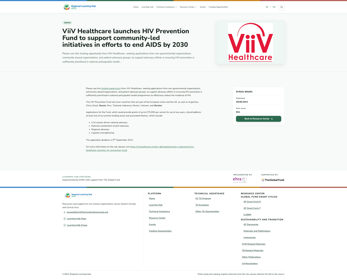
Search (282, 7)
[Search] (282, 7)
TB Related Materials (252, 250)
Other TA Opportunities (207, 211)
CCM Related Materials (253, 244)
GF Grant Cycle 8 (252, 201)
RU (274, 7)
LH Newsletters (250, 263)
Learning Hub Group (77, 225)
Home (136, 7)
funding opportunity (111, 88)
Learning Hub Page (76, 218)
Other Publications (251, 257)
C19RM (247, 214)
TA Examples (202, 204)
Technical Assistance (159, 211)
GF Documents (251, 224)
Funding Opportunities (218, 7)
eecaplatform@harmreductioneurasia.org (87, 212)
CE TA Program (203, 198)
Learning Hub (147, 7)
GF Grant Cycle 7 (252, 208)
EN (267, 7)
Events (203, 7)
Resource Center (157, 218)
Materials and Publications (257, 231)
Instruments (250, 237)
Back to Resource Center (257, 118)
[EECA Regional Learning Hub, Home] (79, 7)
